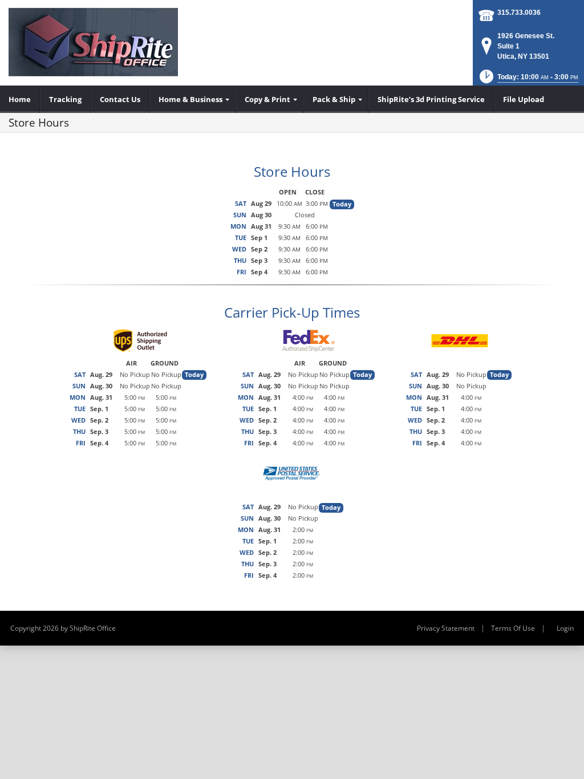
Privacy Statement (445, 628)
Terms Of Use (513, 628)
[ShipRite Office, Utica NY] (93, 43)
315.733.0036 (519, 13)
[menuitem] (20, 99)
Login (565, 628)
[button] (527, 80)
